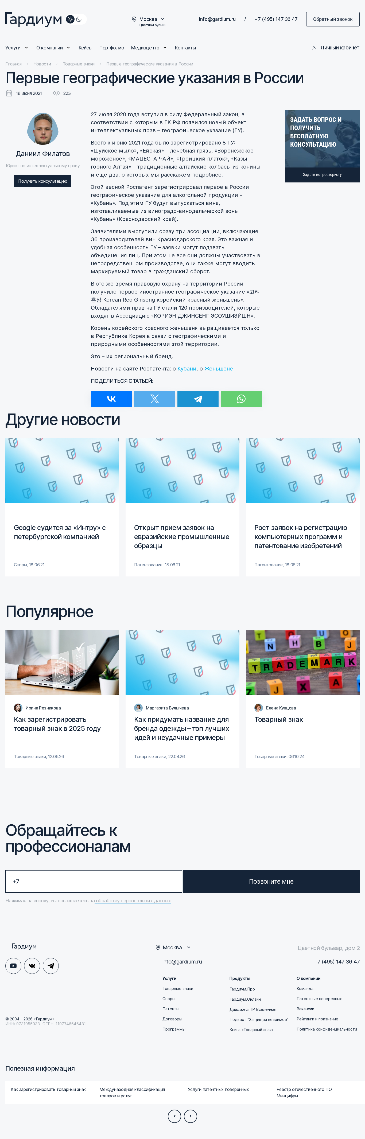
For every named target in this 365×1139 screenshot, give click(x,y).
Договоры (172, 1019)
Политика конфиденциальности (327, 1029)
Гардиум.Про (242, 989)
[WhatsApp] (241, 395)
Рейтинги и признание (317, 1019)
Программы (173, 1029)
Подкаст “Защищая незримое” (259, 1019)
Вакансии (305, 1009)
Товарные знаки (177, 988)
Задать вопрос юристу (322, 174)
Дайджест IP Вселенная (253, 1009)
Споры (168, 998)
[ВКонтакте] (111, 395)
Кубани (186, 368)
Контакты (185, 47)
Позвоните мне (271, 881)
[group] (62, 507)
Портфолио (111, 47)
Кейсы (85, 47)
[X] (154, 395)
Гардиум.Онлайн (245, 999)
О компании (49, 47)
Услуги (13, 47)
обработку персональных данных (133, 900)
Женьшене (218, 368)
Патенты (170, 1009)
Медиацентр (145, 47)
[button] (174, 1116)
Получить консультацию (42, 181)
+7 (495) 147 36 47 (276, 19)
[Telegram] (198, 395)
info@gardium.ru (217, 19)
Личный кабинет (340, 48)
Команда (305, 988)
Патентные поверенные (320, 998)
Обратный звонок (333, 19)
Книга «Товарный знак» (252, 1029)
